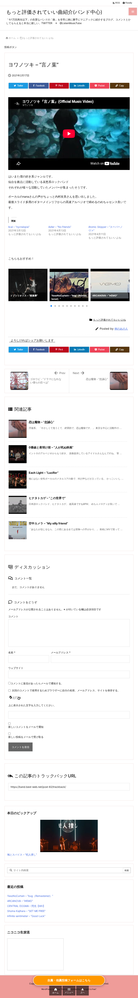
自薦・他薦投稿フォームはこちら (69, 980)
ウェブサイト (15, 667)
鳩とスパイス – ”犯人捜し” (22, 854)
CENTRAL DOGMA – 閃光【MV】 (26, 905)
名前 (11, 652)
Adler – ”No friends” (59, 226)
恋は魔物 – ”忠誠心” (41, 422)
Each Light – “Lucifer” (44, 472)
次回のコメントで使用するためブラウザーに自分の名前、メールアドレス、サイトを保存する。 (66, 690)
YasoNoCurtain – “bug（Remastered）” (30, 895)
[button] (14, 285)
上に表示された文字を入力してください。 (32, 705)
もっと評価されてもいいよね (38, 37)
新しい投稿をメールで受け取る (25, 736)
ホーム (12, 37)
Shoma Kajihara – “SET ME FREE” (26, 910)
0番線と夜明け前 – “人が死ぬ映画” (51, 447)
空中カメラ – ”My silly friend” (48, 523)
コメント (13, 616)
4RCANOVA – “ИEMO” (20, 900)
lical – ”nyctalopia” (18, 226)
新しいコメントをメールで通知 (25, 726)
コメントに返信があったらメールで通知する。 (37, 683)
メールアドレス (60, 652)
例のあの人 (121, 328)
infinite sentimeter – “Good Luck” (26, 916)
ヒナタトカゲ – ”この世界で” (47, 498)
